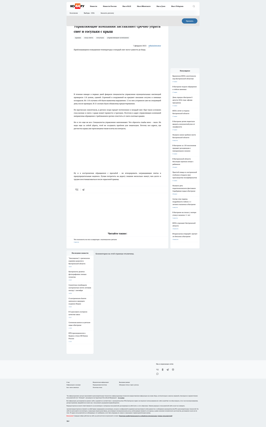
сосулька (100, 37)
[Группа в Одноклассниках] (162, 370)
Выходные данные (124, 382)
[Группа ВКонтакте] (157, 370)
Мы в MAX (126, 6)
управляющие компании (118, 37)
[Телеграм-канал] (167, 370)
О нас (68, 382)
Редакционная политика (100, 385)
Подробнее (121, 398)
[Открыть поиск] (194, 6)
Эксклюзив (74, 13)
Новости (93, 6)
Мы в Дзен (160, 6)
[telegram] (84, 189)
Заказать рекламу (107, 13)
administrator (154, 46)
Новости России (110, 6)
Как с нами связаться (72, 387)
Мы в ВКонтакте (144, 6)
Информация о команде (73, 385)
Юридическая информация (101, 382)
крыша (78, 37)
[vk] (77, 189)
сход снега (88, 37)
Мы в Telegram (177, 6)
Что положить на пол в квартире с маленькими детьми (95, 240)
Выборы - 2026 (89, 13)
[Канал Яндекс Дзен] (173, 370)
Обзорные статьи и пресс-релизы (129, 385)
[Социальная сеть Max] (157, 374)
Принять (189, 21)
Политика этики (97, 387)
